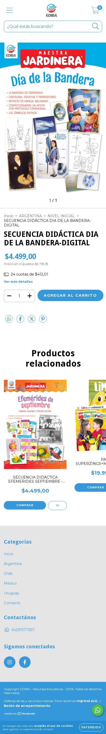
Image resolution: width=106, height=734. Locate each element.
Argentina (13, 563)
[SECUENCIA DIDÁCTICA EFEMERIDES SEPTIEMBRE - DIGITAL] (57, 505)
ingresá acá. (87, 701)
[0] (95, 11)
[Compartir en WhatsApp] (9, 319)
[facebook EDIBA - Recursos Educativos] (25, 662)
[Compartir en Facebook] (20, 321)
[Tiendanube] (20, 714)
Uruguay (11, 593)
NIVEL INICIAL (61, 216)
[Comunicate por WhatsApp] (97, 710)
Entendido (91, 727)
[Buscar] (96, 26)
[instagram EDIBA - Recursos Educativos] (9, 662)
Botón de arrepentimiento (27, 706)
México (10, 583)
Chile (8, 573)
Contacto (12, 603)
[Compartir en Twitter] (32, 321)
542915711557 (23, 629)
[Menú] (9, 10)
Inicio (8, 216)
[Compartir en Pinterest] (43, 321)
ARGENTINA (30, 216)
